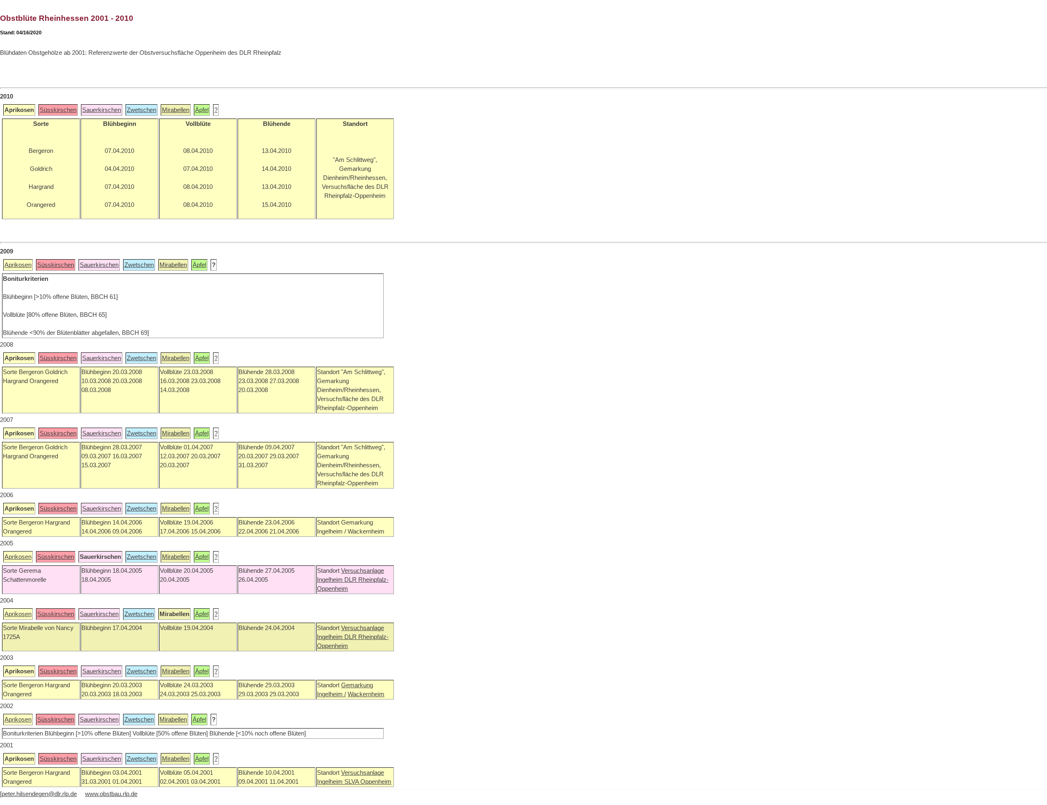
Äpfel (202, 110)
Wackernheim (366, 694)
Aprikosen (17, 265)
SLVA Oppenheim (367, 781)
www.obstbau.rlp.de (111, 794)
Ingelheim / (331, 694)
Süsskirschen (58, 110)
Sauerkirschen (101, 110)
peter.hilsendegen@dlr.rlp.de (39, 794)
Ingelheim (330, 579)
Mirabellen (175, 110)
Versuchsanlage (362, 570)
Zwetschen (141, 110)
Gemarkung (357, 685)
